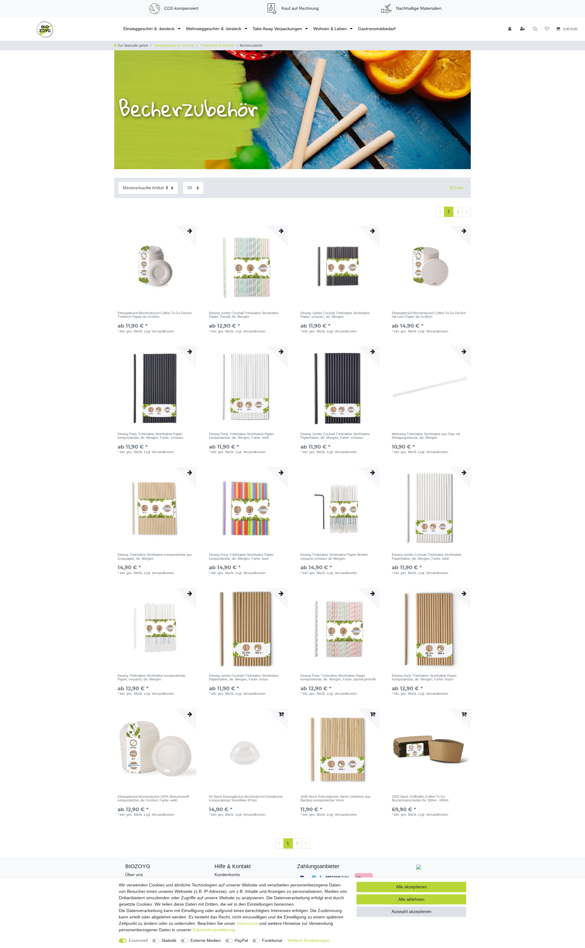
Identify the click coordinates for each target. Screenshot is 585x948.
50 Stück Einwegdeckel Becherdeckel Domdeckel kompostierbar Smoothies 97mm (245, 798)
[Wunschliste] (546, 29)
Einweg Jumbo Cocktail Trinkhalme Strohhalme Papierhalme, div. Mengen (335, 435)
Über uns (134, 874)
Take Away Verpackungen (278, 28)
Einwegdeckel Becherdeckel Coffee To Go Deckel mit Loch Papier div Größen (429, 314)
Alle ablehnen (411, 899)
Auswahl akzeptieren (411, 911)
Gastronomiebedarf (376, 28)
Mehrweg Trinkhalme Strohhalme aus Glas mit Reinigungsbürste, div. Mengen (426, 435)
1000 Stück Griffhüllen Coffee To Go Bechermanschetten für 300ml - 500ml (420, 798)
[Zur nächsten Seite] (466, 212)
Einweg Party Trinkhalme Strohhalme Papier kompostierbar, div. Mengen (150, 435)
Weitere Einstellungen (309, 940)
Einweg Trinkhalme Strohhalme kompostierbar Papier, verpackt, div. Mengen (152, 677)
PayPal (241, 940)
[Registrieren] (522, 29)
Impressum (247, 923)
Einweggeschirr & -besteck (149, 28)
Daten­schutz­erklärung (214, 929)
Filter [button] (459, 187)
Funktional (272, 940)
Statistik (168, 940)
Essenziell (138, 940)
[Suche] (535, 29)
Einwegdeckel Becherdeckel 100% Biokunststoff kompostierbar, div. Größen (153, 798)
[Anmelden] (510, 29)
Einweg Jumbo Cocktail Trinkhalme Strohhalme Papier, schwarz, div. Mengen (335, 314)
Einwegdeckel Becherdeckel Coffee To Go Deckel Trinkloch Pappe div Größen (154, 314)
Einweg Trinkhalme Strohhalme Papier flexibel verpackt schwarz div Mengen (333, 556)
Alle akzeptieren (411, 886)
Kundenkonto (227, 874)
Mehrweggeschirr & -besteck (214, 28)
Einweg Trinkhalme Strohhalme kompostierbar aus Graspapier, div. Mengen (155, 556)
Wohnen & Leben (330, 28)
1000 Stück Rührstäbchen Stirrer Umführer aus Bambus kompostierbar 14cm (335, 798)
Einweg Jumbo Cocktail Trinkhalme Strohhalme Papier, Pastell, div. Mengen (243, 314)
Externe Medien (205, 940)
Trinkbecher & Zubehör (217, 45)
